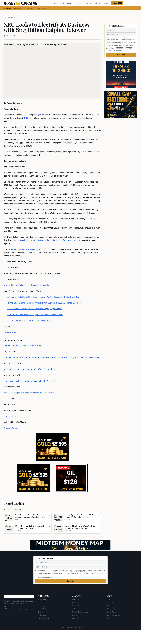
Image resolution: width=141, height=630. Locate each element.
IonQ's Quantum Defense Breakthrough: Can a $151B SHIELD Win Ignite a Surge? (44, 303)
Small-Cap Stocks (46, 393)
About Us (75, 600)
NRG (41, 115)
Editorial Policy (77, 606)
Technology (88, 3)
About (106, 3)
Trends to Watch (58, 3)
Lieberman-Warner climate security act (24, 249)
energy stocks (32, 393)
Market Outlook (42, 8)
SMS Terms (129, 47)
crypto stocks (20, 393)
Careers (75, 603)
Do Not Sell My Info (113, 615)
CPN (25, 118)
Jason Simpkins (10, 332)
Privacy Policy (119, 47)
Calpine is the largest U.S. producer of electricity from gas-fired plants (50, 240)
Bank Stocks (9, 393)
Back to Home (12, 17)
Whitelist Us (111, 606)
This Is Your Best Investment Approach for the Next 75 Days (31, 381)
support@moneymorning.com (19, 609)
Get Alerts (121, 54)
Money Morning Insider (80, 612)
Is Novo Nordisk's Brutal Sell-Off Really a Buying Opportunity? (34, 309)
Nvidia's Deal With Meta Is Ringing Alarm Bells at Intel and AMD (35, 315)
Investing (78, 3)
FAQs (108, 600)
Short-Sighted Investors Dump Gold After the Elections (29, 369)
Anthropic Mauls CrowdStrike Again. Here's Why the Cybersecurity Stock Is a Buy (43, 297)
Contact (75, 618)
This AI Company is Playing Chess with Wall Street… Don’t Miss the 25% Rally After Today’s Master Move (51, 357)
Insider (116, 3)
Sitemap (109, 618)
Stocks (69, 3)
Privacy (7, 416)
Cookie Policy (111, 612)
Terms (14, 416)
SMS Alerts (76, 615)
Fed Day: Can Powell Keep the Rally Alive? (23, 345)
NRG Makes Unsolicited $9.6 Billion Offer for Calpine (27, 285)
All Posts (98, 3)
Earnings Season (29, 8)
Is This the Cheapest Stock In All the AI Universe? (29, 320)
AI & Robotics (17, 8)
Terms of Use (111, 603)
